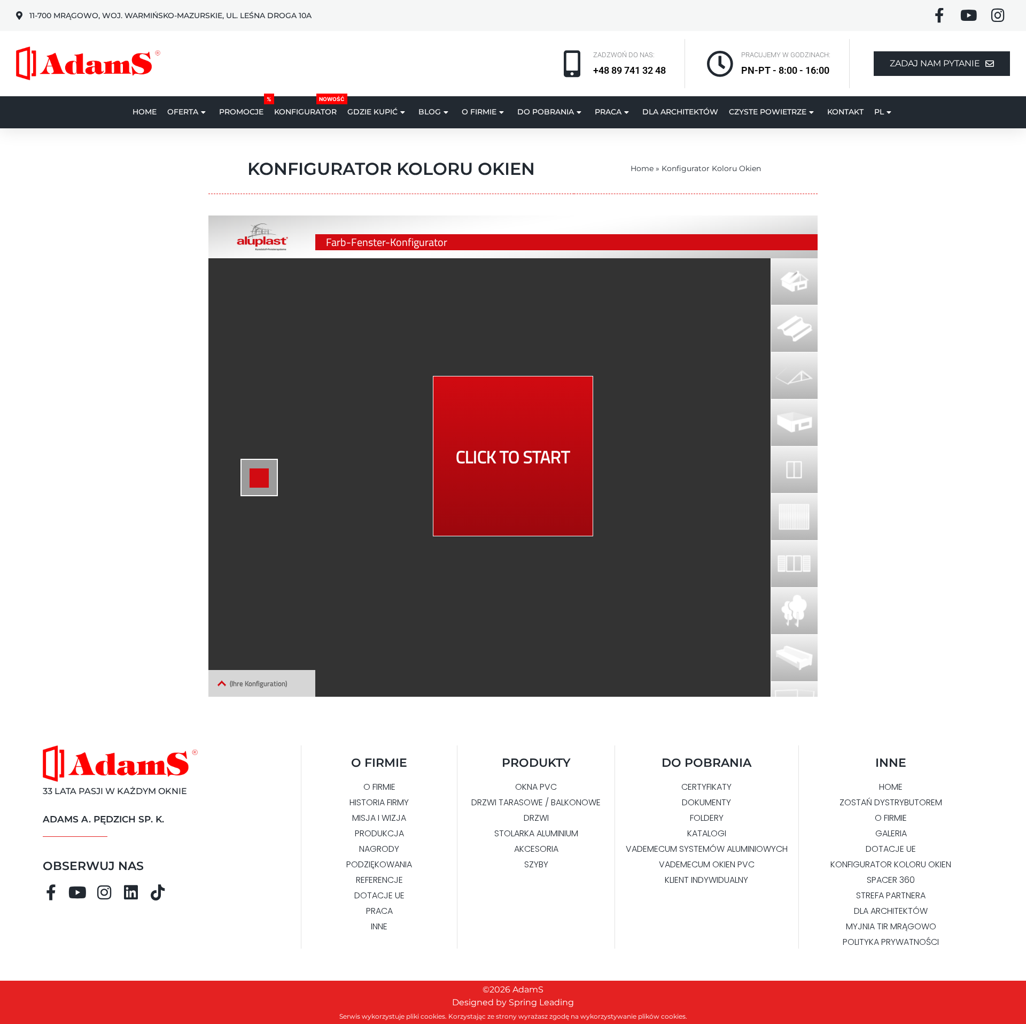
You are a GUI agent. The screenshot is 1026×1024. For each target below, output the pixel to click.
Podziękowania (379, 864)
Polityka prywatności (891, 942)
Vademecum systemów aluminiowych (707, 849)
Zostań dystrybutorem (891, 802)
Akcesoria (536, 849)
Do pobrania (545, 112)
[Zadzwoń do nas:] (571, 63)
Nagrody (379, 849)
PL (879, 112)
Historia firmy (379, 802)
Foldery (707, 818)
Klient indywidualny (706, 880)
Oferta (182, 112)
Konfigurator (305, 112)
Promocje (241, 112)
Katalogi (706, 833)
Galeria (891, 833)
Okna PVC (536, 787)
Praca (608, 112)
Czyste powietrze (767, 112)
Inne (379, 926)
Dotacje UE (379, 895)
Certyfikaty (706, 787)
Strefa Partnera (891, 895)
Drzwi (536, 818)
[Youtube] (77, 892)
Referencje (379, 880)
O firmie (479, 112)
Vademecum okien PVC (707, 864)
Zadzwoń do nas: (624, 55)
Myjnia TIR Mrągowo (891, 926)
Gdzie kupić (372, 112)
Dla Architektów (680, 112)
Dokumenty (706, 802)
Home (145, 112)
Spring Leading (541, 1002)
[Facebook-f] (51, 892)
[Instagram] (104, 892)
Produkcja (379, 833)
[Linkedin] (131, 892)
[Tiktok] (158, 892)
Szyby (536, 864)
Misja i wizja (379, 818)
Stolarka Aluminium (536, 833)
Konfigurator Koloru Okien (890, 864)
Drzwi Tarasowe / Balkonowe (536, 802)
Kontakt (845, 112)
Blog (429, 112)
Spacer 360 (891, 880)
